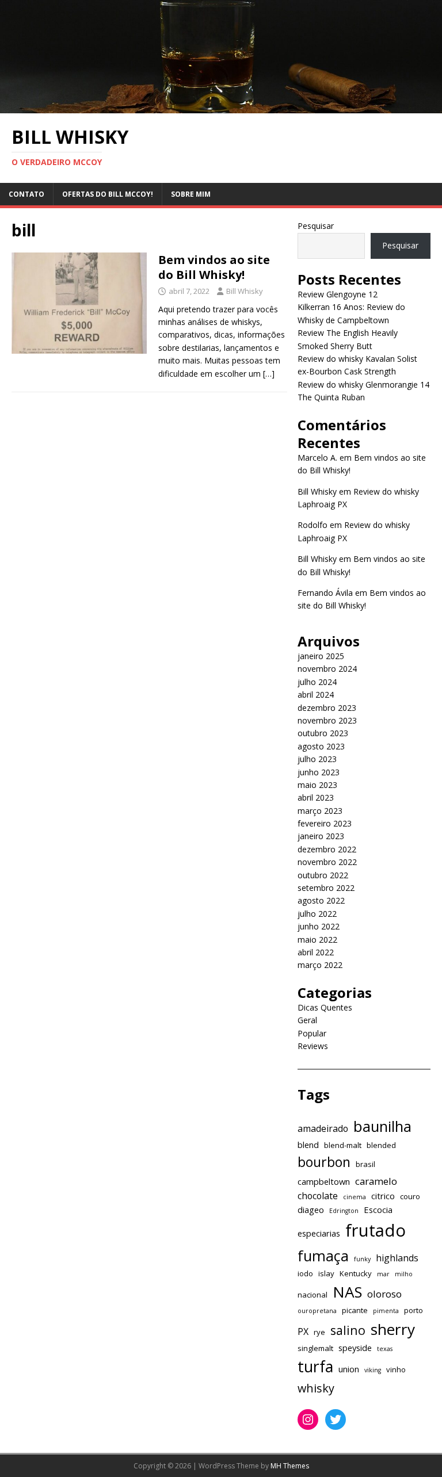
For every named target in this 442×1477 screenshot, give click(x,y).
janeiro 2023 (321, 836)
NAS (347, 1291)
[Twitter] (335, 1419)
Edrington (344, 1211)
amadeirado (323, 1128)
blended (381, 1145)
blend (308, 1144)
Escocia (378, 1209)
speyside (355, 1347)
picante (355, 1310)
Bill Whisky (244, 291)
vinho (396, 1369)
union (348, 1369)
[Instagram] (308, 1419)
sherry (393, 1329)
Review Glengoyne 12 (338, 294)
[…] (269, 373)
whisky (316, 1388)
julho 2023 (317, 758)
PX (303, 1331)
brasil (365, 1164)
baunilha (382, 1126)
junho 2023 (319, 772)
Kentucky (356, 1273)
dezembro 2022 (327, 849)
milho (404, 1274)
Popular (312, 1033)
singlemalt (315, 1348)
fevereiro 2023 (325, 823)
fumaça (323, 1255)
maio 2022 (317, 939)
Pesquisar (316, 225)
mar (383, 1274)
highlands (397, 1258)
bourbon (324, 1162)
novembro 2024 (327, 668)
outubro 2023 (323, 733)
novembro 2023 (327, 720)
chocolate (318, 1195)
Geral (307, 1020)
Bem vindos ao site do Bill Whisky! (214, 267)
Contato (26, 194)
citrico (383, 1196)
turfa (315, 1366)
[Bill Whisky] (221, 106)
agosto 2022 (321, 900)
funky (362, 1259)
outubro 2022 (323, 875)
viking (372, 1370)
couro (410, 1196)
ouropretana (317, 1311)
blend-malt (342, 1145)
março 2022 (320, 964)
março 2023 (320, 810)
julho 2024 (317, 681)
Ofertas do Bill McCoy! (107, 194)
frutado (375, 1230)
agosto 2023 (321, 746)
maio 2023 (317, 784)
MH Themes (289, 1466)
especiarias (319, 1233)
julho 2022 (317, 913)
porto (413, 1310)
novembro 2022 (327, 861)
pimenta (386, 1311)
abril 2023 (316, 797)
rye (319, 1332)
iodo (305, 1273)
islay (326, 1273)
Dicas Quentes (325, 1007)
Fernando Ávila (325, 592)
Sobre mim (191, 194)
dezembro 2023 (327, 707)
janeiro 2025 (321, 656)
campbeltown (324, 1181)
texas (385, 1349)
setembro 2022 (326, 887)
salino (347, 1330)
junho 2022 (319, 926)
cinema (354, 1197)
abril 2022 (316, 952)
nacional (312, 1294)
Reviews (313, 1045)
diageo (311, 1209)
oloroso (384, 1293)
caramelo (376, 1181)
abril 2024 (316, 694)
